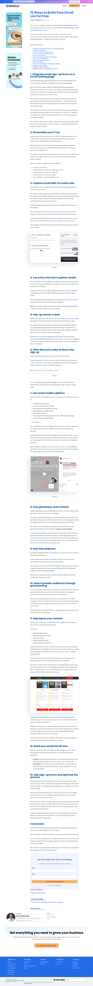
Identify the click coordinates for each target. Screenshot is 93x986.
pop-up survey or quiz (72, 318)
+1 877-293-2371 (13, 981)
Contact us (10, 962)
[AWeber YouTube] (58, 980)
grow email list (50, 914)
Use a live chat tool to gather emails (43, 53)
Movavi (74, 738)
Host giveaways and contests (41, 60)
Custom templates (12, 968)
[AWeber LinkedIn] (62, 980)
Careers (25, 964)
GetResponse (75, 964)
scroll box (39, 177)
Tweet (47, 919)
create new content (60, 647)
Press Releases (59, 962)
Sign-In (65, 6)
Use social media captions (40, 58)
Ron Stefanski (36, 20)
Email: (33, 874)
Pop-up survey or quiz (39, 55)
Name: (33, 868)
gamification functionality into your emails (50, 339)
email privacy (58, 885)
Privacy (25, 983)
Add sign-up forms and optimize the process (45, 69)
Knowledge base (11, 966)
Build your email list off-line (41, 67)
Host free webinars (38, 62)
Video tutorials (11, 970)
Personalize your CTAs (39, 50)
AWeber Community (12, 964)
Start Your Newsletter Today (46, 945)
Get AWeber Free (74, 5)
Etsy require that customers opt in (63, 218)
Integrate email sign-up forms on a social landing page (48, 48)
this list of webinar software (59, 575)
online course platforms (37, 535)
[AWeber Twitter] (56, 980)
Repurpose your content (40, 65)
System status (11, 974)
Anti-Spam (30, 983)
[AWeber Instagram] (60, 980)
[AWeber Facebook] (54, 980)
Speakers (58, 964)
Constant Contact (76, 968)
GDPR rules (48, 225)
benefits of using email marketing (67, 25)
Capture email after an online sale (42, 52)
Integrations (42, 964)
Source (55, 267)
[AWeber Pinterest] (64, 980)
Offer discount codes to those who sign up (45, 57)
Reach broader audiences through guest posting (46, 64)
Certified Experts (11, 972)
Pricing (25, 968)
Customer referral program (30, 966)
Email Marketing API (44, 962)
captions (73, 426)
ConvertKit (75, 966)
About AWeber (27, 962)
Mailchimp (75, 962)
